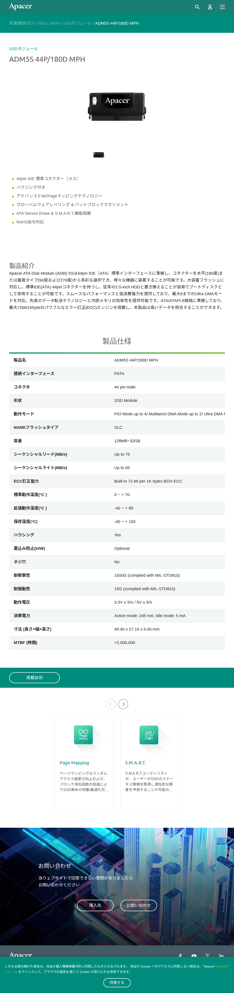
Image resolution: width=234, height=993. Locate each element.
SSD (41, 23)
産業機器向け (21, 23)
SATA (54, 23)
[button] (123, 704)
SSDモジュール (77, 23)
